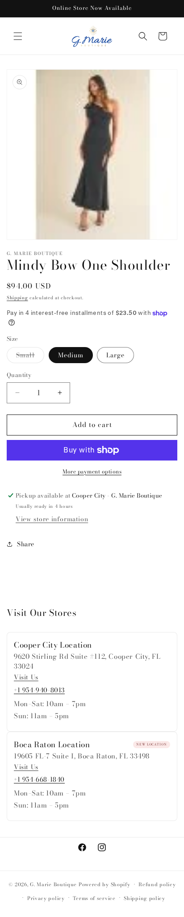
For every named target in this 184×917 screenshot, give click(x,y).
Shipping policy (144, 898)
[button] (18, 36)
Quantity (19, 375)
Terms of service (94, 898)
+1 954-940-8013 (39, 690)
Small (30, 356)
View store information (52, 519)
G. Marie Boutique (53, 884)
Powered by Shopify (104, 884)
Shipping (17, 297)
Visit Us (26, 677)
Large (115, 355)
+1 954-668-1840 (39, 779)
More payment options (92, 472)
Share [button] (25, 544)
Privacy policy (46, 898)
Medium (71, 355)
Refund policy (157, 884)
